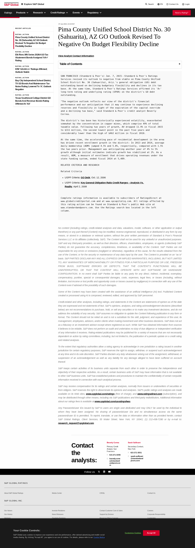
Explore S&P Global (34, 4)
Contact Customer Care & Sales (111, 511)
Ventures (7, 518)
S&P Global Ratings (16, 483)
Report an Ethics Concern (109, 518)
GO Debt (85, 177)
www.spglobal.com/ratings (100, 394)
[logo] (11, 4)
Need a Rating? (181, 13)
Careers (150, 511)
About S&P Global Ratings (13, 493)
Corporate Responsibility (156, 514)
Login (187, 4)
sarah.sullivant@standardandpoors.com (137, 458)
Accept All (151, 533)
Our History (8, 514)
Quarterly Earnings (59, 518)
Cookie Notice (99, 537)
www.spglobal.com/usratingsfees (112, 401)
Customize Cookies (133, 533)
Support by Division (107, 514)
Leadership (151, 518)
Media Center (57, 493)
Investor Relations (58, 511)
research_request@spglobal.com (76, 423)
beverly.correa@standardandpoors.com (114, 462)
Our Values (8, 511)
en (161, 4)
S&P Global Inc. (13, 501)
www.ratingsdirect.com (149, 394)
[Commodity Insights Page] (99, 472)
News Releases (57, 514)
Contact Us (173, 4)
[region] (97, 533)
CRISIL (102, 493)
